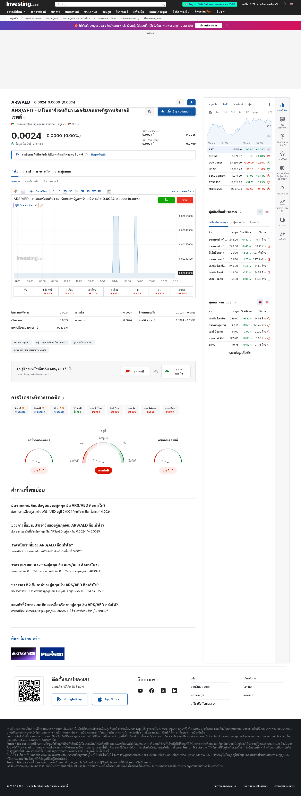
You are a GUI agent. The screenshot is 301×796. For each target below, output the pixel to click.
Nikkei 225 (215, 188)
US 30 (212, 169)
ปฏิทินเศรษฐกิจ (158, 12)
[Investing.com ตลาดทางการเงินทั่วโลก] (23, 4)
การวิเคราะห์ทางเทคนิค (36, 398)
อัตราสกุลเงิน (52, 18)
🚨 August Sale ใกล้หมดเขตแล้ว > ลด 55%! (210, 4)
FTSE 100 (214, 182)
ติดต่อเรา (248, 695)
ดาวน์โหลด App (200, 686)
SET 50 (213, 156)
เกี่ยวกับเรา (249, 678)
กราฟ (27, 171)
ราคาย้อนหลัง (31, 181)
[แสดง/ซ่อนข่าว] (109, 191)
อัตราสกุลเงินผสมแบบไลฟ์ (76, 18)
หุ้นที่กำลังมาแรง (220, 302)
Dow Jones (216, 162)
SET (211, 149)
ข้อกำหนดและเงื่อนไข (225, 786)
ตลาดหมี (139, 371)
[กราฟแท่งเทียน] (15, 191)
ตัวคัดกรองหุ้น (181, 12)
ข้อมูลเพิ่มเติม (98, 154)
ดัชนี (225, 104)
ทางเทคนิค (43, 171)
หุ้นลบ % (255, 222)
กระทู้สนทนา (63, 171)
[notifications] (284, 4)
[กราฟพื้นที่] (23, 191)
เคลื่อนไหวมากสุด (218, 222)
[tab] (20, 410)
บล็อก (194, 678)
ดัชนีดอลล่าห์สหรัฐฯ (130, 18)
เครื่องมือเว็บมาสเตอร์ (203, 703)
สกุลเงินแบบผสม (33, 18)
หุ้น (250, 104)
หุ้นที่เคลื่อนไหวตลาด (223, 212)
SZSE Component (219, 175)
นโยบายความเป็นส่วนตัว (255, 786)
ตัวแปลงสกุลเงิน (51, 181)
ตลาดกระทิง (179, 371)
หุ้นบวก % (239, 222)
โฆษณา (247, 686)
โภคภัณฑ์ (238, 104)
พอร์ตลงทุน (197, 695)
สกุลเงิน (13, 18)
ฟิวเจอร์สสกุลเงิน (153, 18)
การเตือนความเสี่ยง (284, 786)
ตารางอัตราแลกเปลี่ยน (105, 18)
